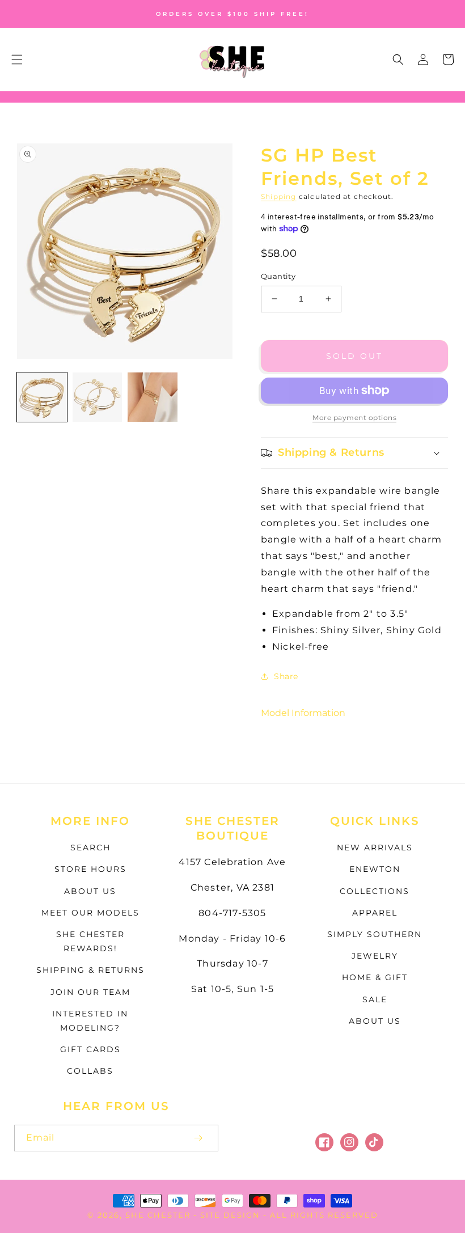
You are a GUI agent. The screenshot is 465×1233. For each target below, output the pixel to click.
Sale (374, 999)
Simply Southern (374, 934)
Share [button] (286, 676)
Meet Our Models (90, 913)
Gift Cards (90, 1049)
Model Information (303, 712)
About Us (90, 891)
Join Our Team (90, 992)
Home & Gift (375, 977)
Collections (374, 891)
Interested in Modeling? (90, 1021)
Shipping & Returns (90, 970)
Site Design (230, 1214)
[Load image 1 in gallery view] (42, 397)
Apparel (375, 913)
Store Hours (90, 869)
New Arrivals (375, 847)
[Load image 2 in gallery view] (97, 397)
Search (90, 847)
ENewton (374, 869)
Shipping (279, 196)
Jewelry (375, 956)
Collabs (90, 1071)
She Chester (159, 1214)
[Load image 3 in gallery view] (152, 397)
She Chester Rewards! (90, 941)
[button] (17, 59)
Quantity (278, 276)
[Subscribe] (198, 1138)
